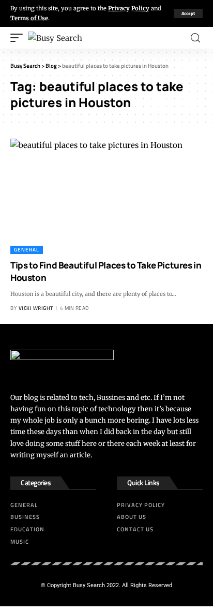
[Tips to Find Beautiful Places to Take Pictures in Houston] (106, 196)
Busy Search (89, 585)
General (26, 249)
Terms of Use (29, 18)
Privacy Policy (128, 8)
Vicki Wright (36, 308)
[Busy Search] (55, 38)
